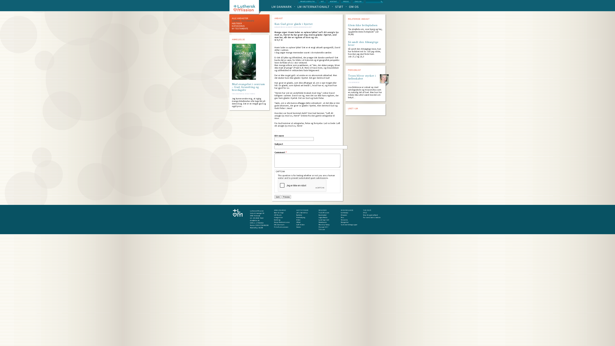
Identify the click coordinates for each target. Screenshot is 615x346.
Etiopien (344, 215)
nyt (322, 1)
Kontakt (333, 1)
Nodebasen (323, 222)
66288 (261, 228)
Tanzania (344, 220)
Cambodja (344, 213)
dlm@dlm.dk (255, 220)
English (358, 1)
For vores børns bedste (372, 217)
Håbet (298, 222)
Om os (354, 6)
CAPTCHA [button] (280, 171)
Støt (339, 6)
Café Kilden (300, 225)
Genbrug (277, 220)
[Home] (245, 8)
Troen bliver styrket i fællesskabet (362, 77)
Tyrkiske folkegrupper (349, 225)
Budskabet (323, 215)
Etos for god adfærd (370, 215)
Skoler (298, 227)
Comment (281, 152)
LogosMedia (323, 217)
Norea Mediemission (282, 222)
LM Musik (278, 215)
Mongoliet (345, 222)
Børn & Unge (279, 213)
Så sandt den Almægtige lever (363, 43)
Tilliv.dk (322, 229)
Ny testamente (240, 28)
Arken (298, 220)
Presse (346, 1)
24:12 (365, 213)
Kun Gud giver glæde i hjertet (294, 24)
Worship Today (324, 225)
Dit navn (279, 136)
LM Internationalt (313, 6)
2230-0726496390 (262, 225)
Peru (342, 217)
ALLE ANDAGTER (240, 18)
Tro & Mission (324, 213)
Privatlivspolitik (307, 1)
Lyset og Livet (324, 220)
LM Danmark (281, 6)
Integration (278, 217)
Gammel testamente (243, 20)
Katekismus (238, 26)
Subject (279, 144)
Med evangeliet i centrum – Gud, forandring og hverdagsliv (248, 87)
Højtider (237, 23)
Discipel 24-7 (323, 227)
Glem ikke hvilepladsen (363, 25)
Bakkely (299, 215)
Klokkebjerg (300, 217)
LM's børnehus (302, 213)
